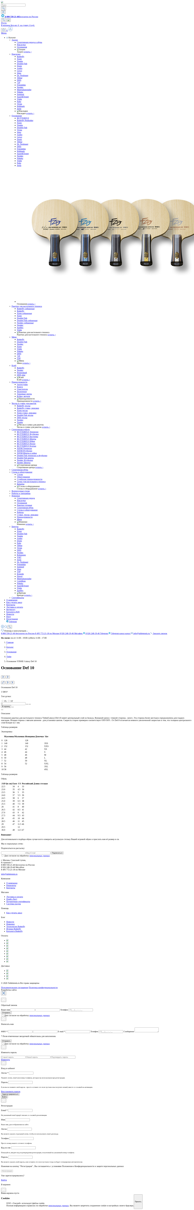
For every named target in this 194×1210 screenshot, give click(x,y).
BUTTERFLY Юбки (26, 441)
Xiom (19, 59)
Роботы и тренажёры (21, 493)
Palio (19, 101)
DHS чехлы (22, 417)
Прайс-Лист (11, 899)
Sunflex (20, 327)
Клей (14, 365)
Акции (15, 40)
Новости (10, 614)
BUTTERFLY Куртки (26, 446)
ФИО (4, 1031)
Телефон (64, 1010)
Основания (22, 47)
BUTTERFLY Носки (26, 444)
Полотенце (22, 391)
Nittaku (20, 92)
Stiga (19, 73)
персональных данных (39, 856)
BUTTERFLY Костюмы (27, 436)
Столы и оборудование (22, 472)
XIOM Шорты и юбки (27, 453)
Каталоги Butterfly (14, 931)
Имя (3, 1120)
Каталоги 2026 (13, 612)
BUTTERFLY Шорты (26, 439)
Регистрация (12, 619)
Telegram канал (120, 633)
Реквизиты (11, 885)
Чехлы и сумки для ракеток (24, 403)
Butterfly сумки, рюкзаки (28, 408)
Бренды (15, 526)
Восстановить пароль (10, 1091)
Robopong (21, 555)
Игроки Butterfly (13, 929)
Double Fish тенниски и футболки (32, 455)
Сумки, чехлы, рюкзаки (27, 515)
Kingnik (20, 574)
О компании (11, 600)
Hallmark (21, 106)
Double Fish (22, 64)
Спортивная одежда (21, 429)
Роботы (20, 512)
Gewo (19, 71)
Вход (8, 616)
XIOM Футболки (24, 451)
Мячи (14, 337)
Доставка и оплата (14, 607)
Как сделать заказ (14, 602)
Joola (19, 109)
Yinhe (19, 99)
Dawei (19, 576)
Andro (19, 68)
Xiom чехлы (22, 410)
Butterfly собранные (26, 309)
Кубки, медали (23, 396)
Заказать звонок (159, 633)
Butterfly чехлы (23, 406)
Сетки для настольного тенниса (31, 481)
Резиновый (22, 372)
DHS (19, 80)
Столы (20, 474)
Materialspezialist (24, 90)
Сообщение (129, 1031)
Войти (4, 1097)
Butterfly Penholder (25, 120)
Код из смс (6, 1148)
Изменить (5, 1060)
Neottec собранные (25, 323)
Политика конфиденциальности (43, 987)
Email (4, 1110)
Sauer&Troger (23, 97)
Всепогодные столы (21, 491)
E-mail (61, 1031)
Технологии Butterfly (15, 926)
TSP (19, 358)
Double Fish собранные (27, 320)
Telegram (12, 621)
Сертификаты (18, 598)
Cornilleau (21, 581)
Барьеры (20, 484)
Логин (4, 1073)
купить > (28, 52)
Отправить (6, 1013)
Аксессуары (22, 384)
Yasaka (20, 61)
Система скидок (13, 904)
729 (18, 82)
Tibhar (19, 78)
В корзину (6, 706)
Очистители (22, 389)
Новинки (16, 496)
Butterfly (20, 56)
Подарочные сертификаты (18, 901)
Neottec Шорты (23, 462)
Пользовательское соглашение (14, 987)
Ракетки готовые (24, 505)
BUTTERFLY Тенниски (27, 432)
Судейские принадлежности (29, 479)
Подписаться (57, 853)
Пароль (4, 1082)
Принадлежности (19, 382)
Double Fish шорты (25, 458)
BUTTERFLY (23, 118)
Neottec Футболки (25, 460)
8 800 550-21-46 (18, 633)
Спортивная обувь (20, 470)
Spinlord (20, 94)
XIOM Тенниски (24, 448)
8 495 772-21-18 (47, 633)
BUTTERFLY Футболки (28, 434)
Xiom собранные (24, 313)
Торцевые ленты (24, 394)
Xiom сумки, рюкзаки (26, 413)
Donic (19, 66)
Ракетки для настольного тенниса (27, 306)
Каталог (10, 647)
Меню (4, 33)
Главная (9, 642)
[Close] (3, 993)
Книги (20, 387)
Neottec (20, 87)
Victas (19, 104)
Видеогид (10, 609)
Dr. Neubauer (22, 75)
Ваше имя (5, 1010)
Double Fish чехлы (25, 415)
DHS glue (21, 375)
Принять (138, 1202)
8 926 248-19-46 (71, 633)
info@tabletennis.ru (141, 633)
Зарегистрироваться (10, 1094)
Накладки (21, 45)
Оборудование (23, 477)
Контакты (10, 605)
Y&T (19, 557)
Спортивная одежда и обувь (29, 42)
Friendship (21, 85)
